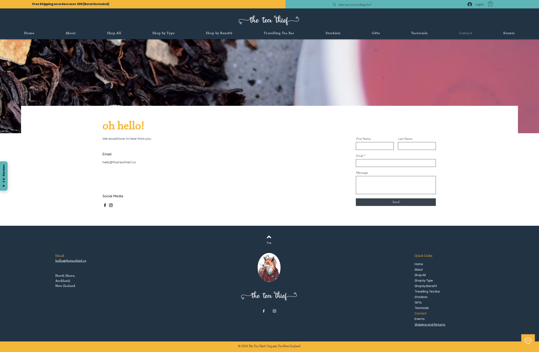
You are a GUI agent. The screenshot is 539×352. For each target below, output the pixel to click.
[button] (490, 4)
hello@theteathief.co (119, 162)
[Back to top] (269, 237)
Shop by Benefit (426, 286)
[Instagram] (110, 205)
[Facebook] (105, 205)
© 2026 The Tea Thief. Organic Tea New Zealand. (269, 346)
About (419, 269)
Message (362, 172)
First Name (363, 138)
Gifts (418, 302)
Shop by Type (424, 280)
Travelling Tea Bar (426, 291)
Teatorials (422, 308)
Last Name (405, 138)
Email (359, 155)
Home (419, 264)
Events (419, 319)
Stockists (421, 297)
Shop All (420, 275)
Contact (421, 313)
